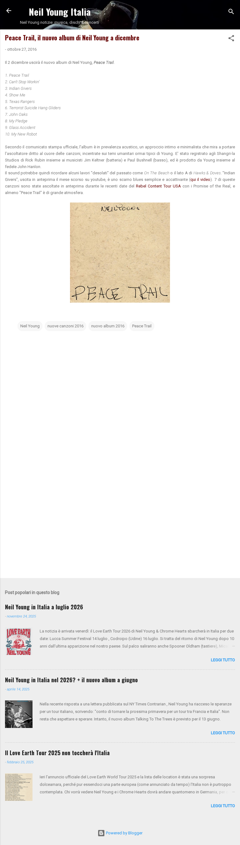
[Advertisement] (120, 524)
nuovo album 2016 (107, 326)
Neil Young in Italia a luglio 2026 (44, 607)
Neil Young (30, 326)
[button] (231, 39)
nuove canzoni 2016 (65, 326)
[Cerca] (231, 12)
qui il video (200, 179)
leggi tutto (223, 660)
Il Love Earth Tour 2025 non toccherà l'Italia (57, 753)
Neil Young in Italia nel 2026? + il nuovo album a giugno (71, 680)
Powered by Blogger (123, 833)
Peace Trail (142, 326)
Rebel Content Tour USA (159, 186)
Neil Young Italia (60, 11)
